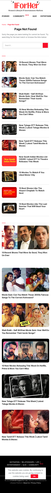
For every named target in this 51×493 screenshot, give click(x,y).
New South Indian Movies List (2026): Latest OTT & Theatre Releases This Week (33, 159)
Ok (34, 476)
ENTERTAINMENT (14, 465)
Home (4, 24)
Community (18, 16)
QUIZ (24, 465)
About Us (26, 483)
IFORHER (5, 16)
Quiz (35, 16)
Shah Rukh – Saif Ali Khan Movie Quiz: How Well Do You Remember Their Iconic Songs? (33, 97)
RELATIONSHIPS (28, 462)
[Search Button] (45, 45)
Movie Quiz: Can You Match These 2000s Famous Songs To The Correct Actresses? (33, 80)
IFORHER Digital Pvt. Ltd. (19, 480)
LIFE (37, 462)
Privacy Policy (36, 483)
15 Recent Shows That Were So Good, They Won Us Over (32, 63)
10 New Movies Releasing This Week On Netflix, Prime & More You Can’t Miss (34, 111)
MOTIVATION (15, 462)
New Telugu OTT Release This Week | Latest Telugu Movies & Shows (34, 127)
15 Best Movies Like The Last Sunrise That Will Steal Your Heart (33, 206)
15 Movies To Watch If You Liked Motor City (31, 173)
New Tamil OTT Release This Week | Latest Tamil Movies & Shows (33, 143)
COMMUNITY (34, 465)
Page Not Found (13, 24)
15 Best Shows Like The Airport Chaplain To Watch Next (31, 190)
